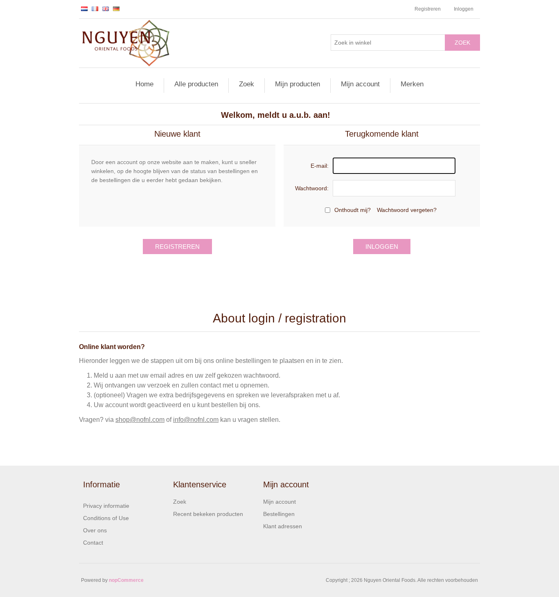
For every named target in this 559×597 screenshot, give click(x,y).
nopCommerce (126, 580)
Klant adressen (282, 526)
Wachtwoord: (312, 188)
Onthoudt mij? (352, 210)
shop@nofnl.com (140, 419)
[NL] (84, 8)
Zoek (462, 42)
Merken (412, 84)
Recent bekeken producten (208, 514)
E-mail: (320, 165)
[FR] (95, 8)
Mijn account (360, 84)
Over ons (95, 530)
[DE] (116, 8)
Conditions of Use (106, 518)
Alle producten (196, 84)
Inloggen (463, 9)
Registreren (428, 9)
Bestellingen (279, 514)
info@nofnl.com (196, 419)
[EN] (105, 8)
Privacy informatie (106, 505)
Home (144, 84)
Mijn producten (297, 84)
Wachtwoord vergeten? (407, 210)
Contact (93, 542)
